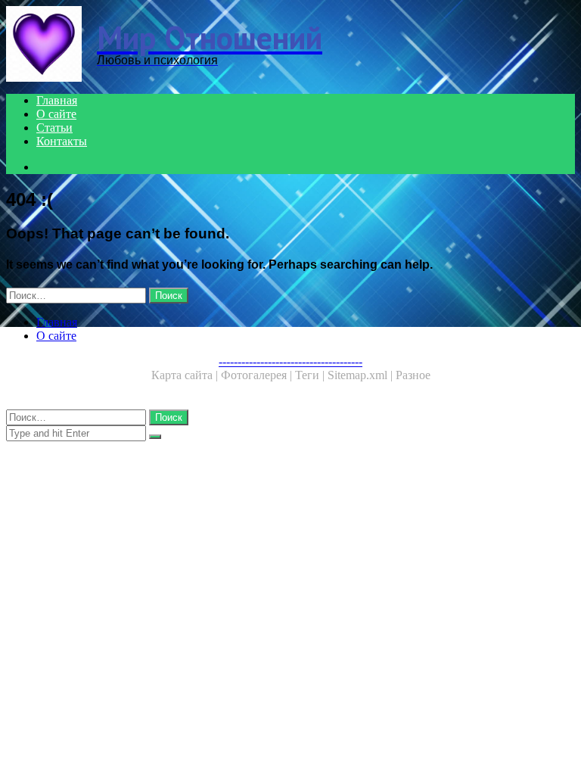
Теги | (311, 375)
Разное (413, 375)
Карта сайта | (186, 375)
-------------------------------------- (290, 361)
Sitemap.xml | (362, 375)
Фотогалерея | (258, 375)
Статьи (54, 127)
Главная (56, 100)
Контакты (61, 141)
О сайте (56, 113)
